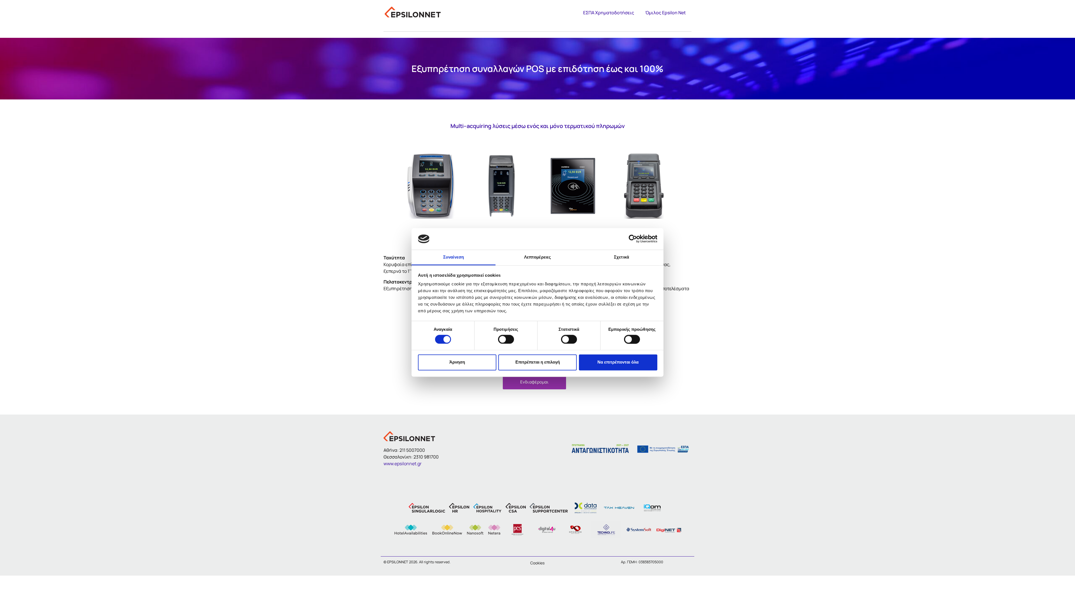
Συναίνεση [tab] (453, 257)
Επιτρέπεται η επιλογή (537, 362)
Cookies (537, 563)
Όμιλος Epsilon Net (665, 13)
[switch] (506, 339)
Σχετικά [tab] (621, 257)
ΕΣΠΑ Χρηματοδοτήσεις (608, 13)
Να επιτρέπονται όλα (618, 362)
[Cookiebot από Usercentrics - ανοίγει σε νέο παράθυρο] (632, 239)
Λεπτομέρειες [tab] (537, 257)
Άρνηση (457, 362)
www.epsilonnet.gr (403, 463)
